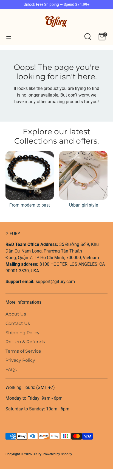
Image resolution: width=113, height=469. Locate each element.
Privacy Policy (20, 360)
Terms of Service (23, 351)
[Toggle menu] (8, 36)
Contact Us (17, 323)
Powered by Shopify (57, 454)
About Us (15, 314)
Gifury (37, 454)
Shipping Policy (22, 332)
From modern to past (29, 205)
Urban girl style (83, 205)
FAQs (11, 369)
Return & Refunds (25, 341)
